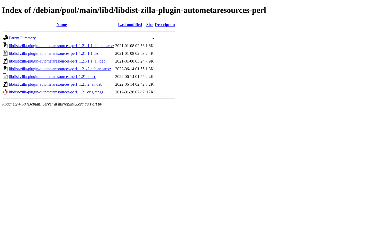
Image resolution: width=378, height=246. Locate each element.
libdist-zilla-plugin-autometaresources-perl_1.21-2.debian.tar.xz (60, 69)
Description (165, 24)
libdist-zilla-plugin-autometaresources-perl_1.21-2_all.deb (55, 84)
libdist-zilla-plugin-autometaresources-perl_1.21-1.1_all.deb (57, 61)
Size (149, 24)
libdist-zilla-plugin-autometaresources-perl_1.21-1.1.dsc (54, 53)
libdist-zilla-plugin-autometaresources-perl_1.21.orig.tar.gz (56, 92)
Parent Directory (22, 38)
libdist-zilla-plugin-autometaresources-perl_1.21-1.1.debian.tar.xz (61, 45)
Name (62, 24)
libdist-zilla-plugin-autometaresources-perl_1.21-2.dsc (52, 76)
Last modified (130, 24)
